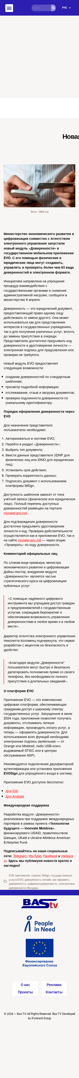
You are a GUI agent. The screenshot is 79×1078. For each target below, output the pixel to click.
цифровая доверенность (42, 883)
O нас (25, 985)
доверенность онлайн (38, 879)
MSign (45, 875)
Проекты (25, 992)
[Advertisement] (39, 56)
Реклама (54, 985)
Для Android (15, 796)
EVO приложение (19, 875)
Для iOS (12, 790)
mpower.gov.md (15, 512)
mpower (35, 875)
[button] (9, 8)
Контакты (54, 992)
